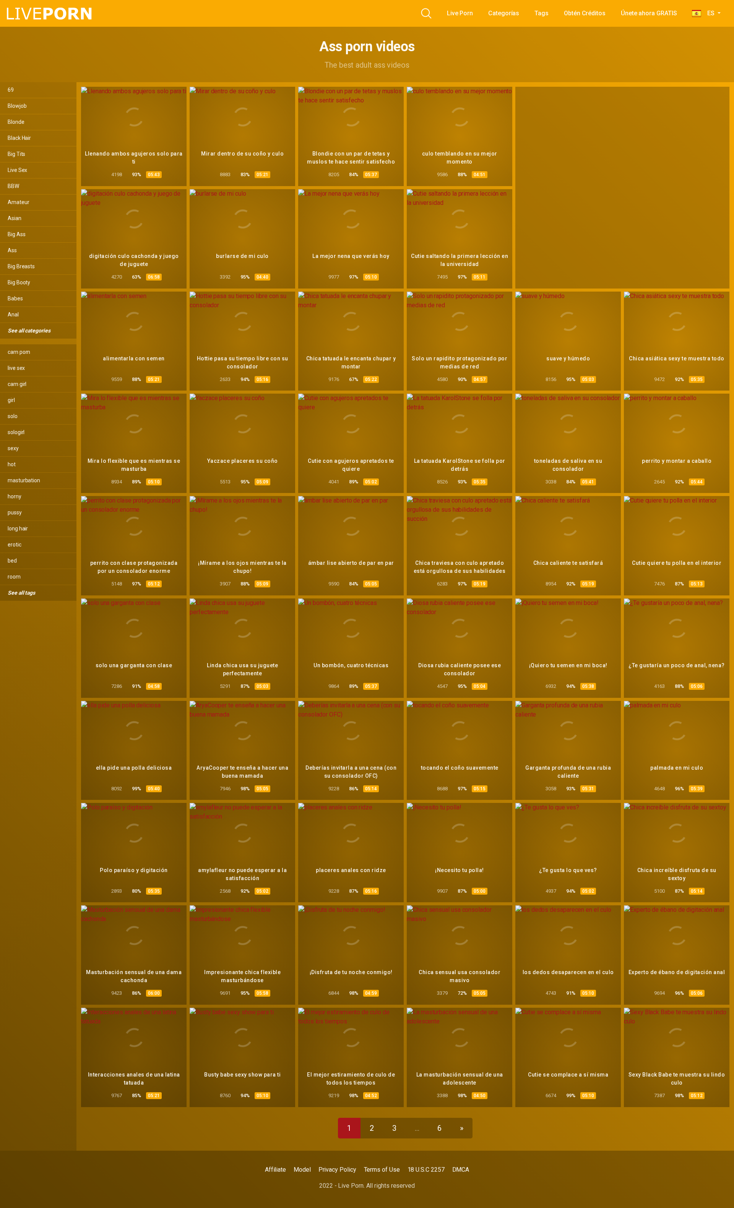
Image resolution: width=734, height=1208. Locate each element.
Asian (14, 218)
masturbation (24, 480)
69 (11, 90)
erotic (14, 545)
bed (12, 561)
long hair (18, 528)
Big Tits (16, 154)
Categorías (503, 13)
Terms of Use (382, 1169)
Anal (13, 314)
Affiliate (275, 1169)
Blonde (16, 122)
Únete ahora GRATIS (649, 13)
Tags (541, 13)
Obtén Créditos (585, 13)
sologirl (16, 432)
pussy (15, 512)
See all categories (29, 331)
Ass (12, 250)
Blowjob (17, 106)
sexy (13, 448)
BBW (13, 186)
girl (11, 400)
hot (12, 464)
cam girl (17, 384)
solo (13, 416)
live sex (16, 368)
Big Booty (19, 282)
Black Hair (19, 138)
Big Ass (16, 234)
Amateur (18, 202)
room (14, 577)
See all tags (22, 593)
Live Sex (17, 170)
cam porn (19, 352)
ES (708, 13)
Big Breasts (21, 266)
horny (14, 496)
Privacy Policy (337, 1169)
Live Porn (460, 13)
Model (302, 1169)
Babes (15, 298)
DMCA (460, 1169)
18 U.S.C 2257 (426, 1169)
